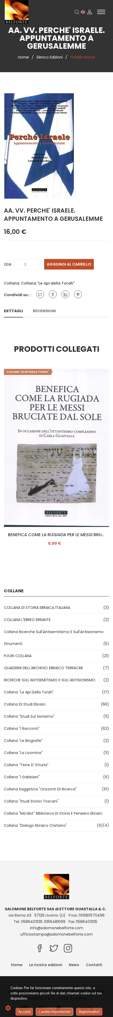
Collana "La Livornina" (24, 752)
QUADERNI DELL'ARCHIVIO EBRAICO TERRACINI (44, 668)
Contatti (94, 964)
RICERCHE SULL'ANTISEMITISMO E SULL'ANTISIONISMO (50, 680)
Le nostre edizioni (45, 964)
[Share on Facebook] (53, 294)
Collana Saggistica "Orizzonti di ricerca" (41, 789)
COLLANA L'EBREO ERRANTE (28, 619)
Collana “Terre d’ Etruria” (27, 764)
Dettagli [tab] (13, 311)
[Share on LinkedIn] (65, 294)
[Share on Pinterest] (78, 294)
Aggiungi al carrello (69, 264)
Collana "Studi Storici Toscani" (32, 801)
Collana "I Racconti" (23, 728)
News (74, 964)
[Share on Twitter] (40, 294)
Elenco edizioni (50, 57)
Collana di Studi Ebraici (26, 704)
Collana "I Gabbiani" (23, 777)
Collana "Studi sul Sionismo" (30, 716)
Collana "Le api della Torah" (47, 283)
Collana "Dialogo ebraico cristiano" (36, 825)
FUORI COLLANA (19, 655)
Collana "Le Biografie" (24, 740)
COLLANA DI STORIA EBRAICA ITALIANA (38, 607)
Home (24, 57)
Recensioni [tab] (44, 311)
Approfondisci (89, 1012)
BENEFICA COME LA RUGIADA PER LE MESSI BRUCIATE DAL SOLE (56, 534)
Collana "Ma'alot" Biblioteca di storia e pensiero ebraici (54, 813)
